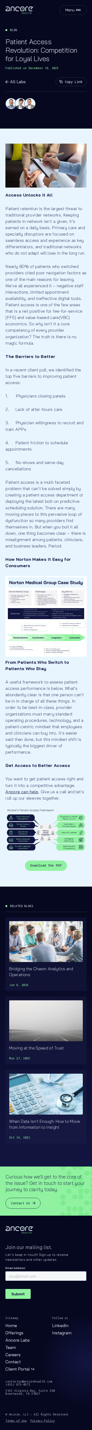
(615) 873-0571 (17, 1385)
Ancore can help (21, 791)
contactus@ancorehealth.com (28, 1381)
